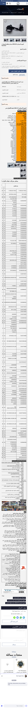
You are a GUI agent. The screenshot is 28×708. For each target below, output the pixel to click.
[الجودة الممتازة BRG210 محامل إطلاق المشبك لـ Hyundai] (14, 27)
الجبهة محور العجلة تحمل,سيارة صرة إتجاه (16, 600)
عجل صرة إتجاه (13, 12)
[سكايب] (24, 617)
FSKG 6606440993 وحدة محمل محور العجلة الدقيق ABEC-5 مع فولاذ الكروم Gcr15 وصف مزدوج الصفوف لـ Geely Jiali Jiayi (7, 671)
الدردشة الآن (14, 621)
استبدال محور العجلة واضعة (19, 597)
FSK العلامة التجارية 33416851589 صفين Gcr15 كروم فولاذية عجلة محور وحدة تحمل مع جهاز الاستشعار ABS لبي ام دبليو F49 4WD (20, 671)
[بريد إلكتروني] (17, 617)
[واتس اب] (20, 617)
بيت (23, 12)
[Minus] (2, 676)
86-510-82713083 (23, 1)
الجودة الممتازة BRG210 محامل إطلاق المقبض (15, 603)
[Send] (2, 705)
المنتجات (19, 12)
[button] (25, 40)
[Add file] (26, 705)
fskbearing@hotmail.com (7, 1)
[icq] (14, 617)
